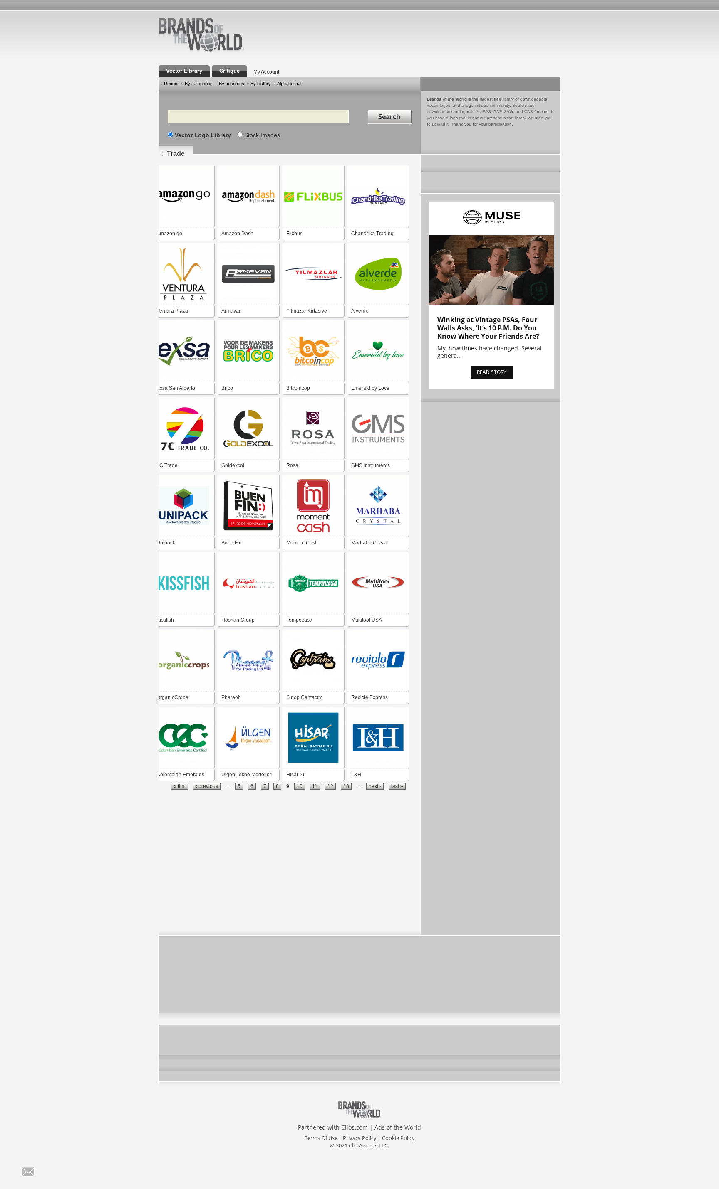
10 (299, 786)
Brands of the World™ (201, 35)
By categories (199, 83)
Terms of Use (321, 1138)
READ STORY (491, 372)
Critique (229, 71)
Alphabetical (289, 83)
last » (397, 786)
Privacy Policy (360, 1138)
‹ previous (207, 786)
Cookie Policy (398, 1138)
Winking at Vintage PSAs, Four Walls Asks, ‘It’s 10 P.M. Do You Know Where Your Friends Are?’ (488, 328)
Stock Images (262, 135)
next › (375, 786)
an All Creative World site (228, 51)
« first (180, 786)
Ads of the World (397, 1127)
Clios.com (354, 1127)
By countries (231, 83)
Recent (171, 83)
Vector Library (184, 71)
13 (346, 786)
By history (260, 83)
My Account (266, 72)
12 (330, 786)
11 (314, 786)
